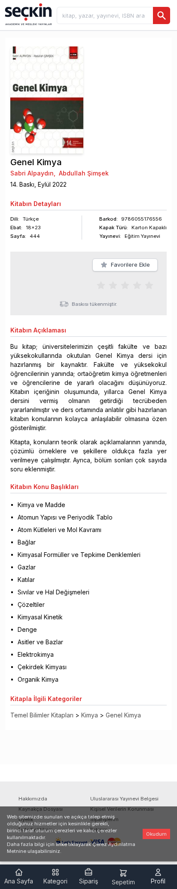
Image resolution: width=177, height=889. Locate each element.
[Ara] (161, 15)
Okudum (156, 834)
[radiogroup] (125, 284)
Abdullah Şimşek (84, 173)
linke (61, 844)
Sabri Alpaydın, (32, 173)
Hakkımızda (32, 799)
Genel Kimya (123, 715)
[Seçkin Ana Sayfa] (27, 14)
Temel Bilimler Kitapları (41, 715)
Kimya (89, 715)
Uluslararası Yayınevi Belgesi (124, 799)
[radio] (101, 284)
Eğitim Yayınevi (142, 236)
